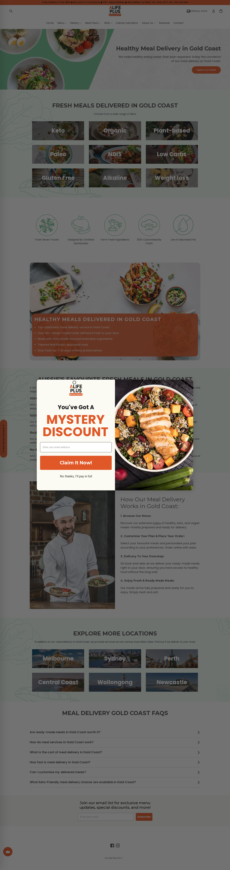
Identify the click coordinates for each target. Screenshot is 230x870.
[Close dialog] (74, 382)
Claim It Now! (76, 463)
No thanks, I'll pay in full (76, 476)
